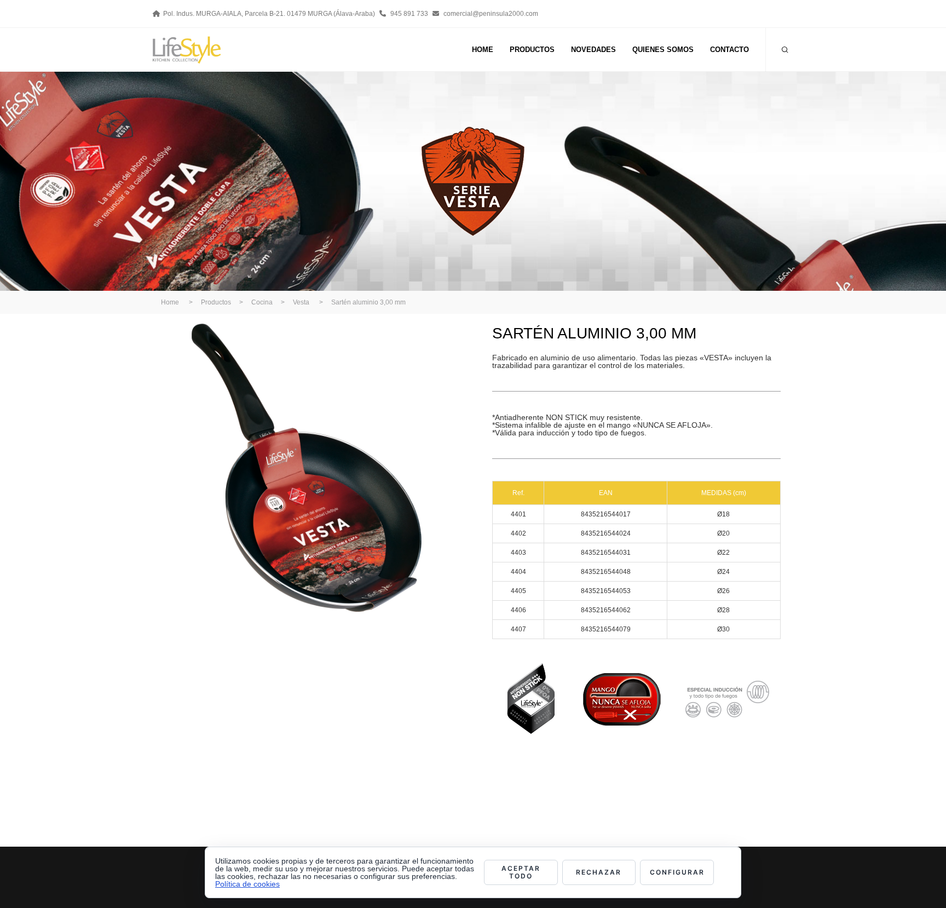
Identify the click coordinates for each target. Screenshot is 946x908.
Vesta (301, 302)
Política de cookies (247, 884)
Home (170, 302)
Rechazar (598, 872)
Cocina (262, 302)
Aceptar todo (520, 872)
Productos (216, 302)
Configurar (677, 872)
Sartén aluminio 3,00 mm (368, 302)
